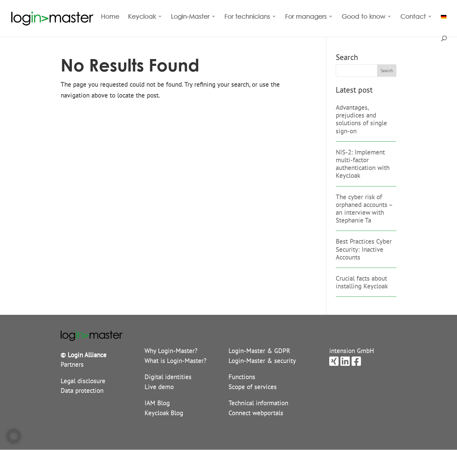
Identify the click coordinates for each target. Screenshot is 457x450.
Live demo (159, 387)
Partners (72, 364)
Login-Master (190, 17)
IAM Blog (157, 403)
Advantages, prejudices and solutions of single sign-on (361, 119)
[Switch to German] (443, 23)
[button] (13, 436)
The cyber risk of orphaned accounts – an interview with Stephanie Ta (364, 209)
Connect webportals (255, 413)
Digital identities (168, 377)
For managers (306, 17)
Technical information (258, 403)
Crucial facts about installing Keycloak (362, 282)
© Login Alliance (84, 355)
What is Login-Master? (175, 360)
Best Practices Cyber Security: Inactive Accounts (364, 249)
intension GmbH (351, 351)
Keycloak (142, 17)
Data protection (82, 390)
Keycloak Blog (164, 413)
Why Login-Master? (171, 351)
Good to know (363, 17)
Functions (241, 377)
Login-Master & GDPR (259, 351)
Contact (413, 17)
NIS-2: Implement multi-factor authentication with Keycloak (363, 164)
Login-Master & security (262, 360)
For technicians (247, 17)
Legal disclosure (83, 381)
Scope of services (252, 387)
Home (110, 17)
